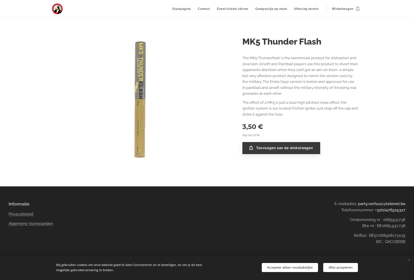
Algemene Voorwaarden (31, 223)
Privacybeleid (21, 214)
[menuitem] (182, 8)
